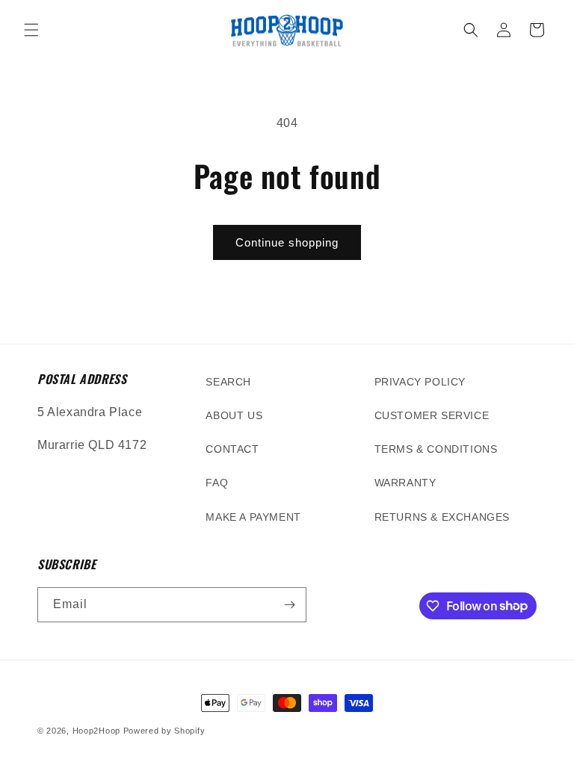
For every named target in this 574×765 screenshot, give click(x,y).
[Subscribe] (289, 604)
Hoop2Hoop (96, 730)
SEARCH (228, 382)
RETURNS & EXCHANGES (442, 517)
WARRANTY (405, 483)
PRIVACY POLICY (420, 382)
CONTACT (232, 449)
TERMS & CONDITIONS (436, 449)
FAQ (217, 483)
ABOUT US (234, 415)
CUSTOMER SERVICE (432, 415)
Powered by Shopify (164, 730)
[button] (31, 29)
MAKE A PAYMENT (253, 517)
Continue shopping (287, 242)
